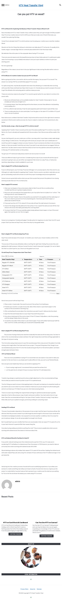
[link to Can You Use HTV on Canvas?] (46, 510)
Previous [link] (53, 293)
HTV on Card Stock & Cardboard (15, 522)
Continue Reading (15, 534)
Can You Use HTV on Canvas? (47, 522)
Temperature (28, 259)
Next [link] (57, 293)
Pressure (50, 259)
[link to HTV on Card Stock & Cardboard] (15, 510)
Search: (42, 256)
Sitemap (39, 589)
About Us (32, 589)
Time (40, 259)
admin (17, 481)
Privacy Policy (24, 589)
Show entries (8, 256)
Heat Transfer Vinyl (8, 259)
